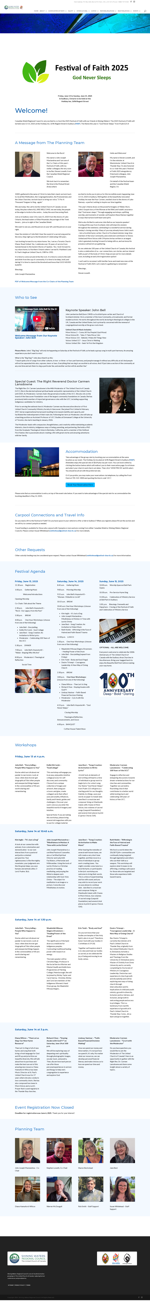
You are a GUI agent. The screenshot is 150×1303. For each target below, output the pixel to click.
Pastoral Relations (107, 11)
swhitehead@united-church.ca (62, 531)
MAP (78, 123)
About (42, 11)
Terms (28, 1285)
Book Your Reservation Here (80, 485)
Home (36, 11)
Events (135, 11)
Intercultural (82, 11)
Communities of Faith (56, 11)
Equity (70, 11)
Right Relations (123, 11)
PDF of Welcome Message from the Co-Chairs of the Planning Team (44, 281)
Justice (93, 11)
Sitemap (11, 1285)
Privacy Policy (20, 1285)
